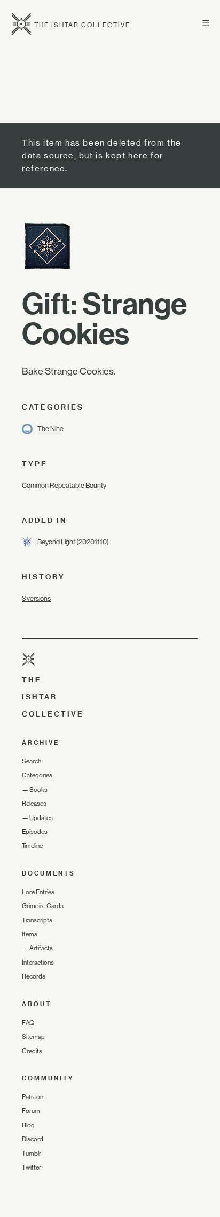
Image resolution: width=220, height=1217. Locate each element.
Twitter (31, 1167)
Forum (31, 1111)
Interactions (38, 962)
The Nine (50, 429)
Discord (32, 1139)
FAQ (28, 1023)
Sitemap (33, 1036)
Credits (32, 1051)
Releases (34, 803)
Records (33, 976)
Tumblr (31, 1153)
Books (38, 789)
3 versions (36, 598)
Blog (28, 1125)
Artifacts (41, 948)
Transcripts (37, 920)
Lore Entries (38, 892)
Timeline (32, 845)
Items (29, 934)
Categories (37, 775)
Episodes (35, 832)
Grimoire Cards (43, 906)
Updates (41, 818)
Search (31, 761)
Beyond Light (56, 542)
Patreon (32, 1097)
